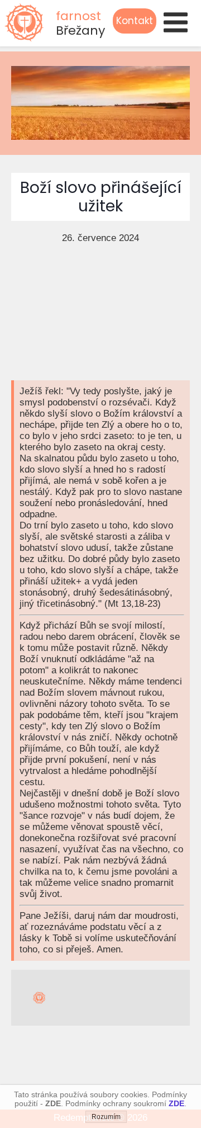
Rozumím (106, 1117)
